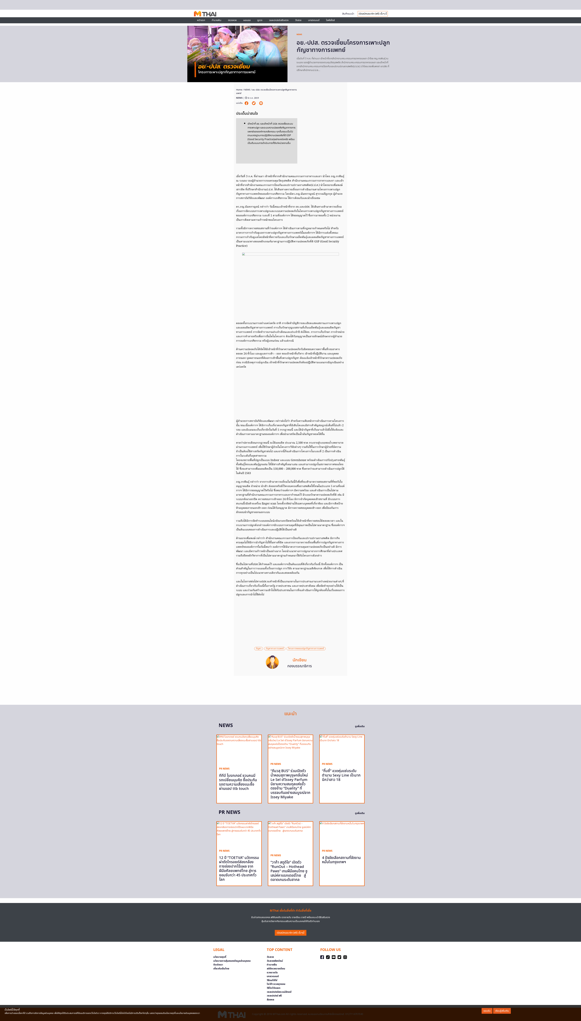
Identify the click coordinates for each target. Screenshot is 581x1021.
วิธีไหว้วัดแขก (273, 988)
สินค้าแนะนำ (348, 14)
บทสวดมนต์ (313, 20)
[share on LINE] (261, 103)
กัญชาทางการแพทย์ (275, 648)
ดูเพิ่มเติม (360, 726)
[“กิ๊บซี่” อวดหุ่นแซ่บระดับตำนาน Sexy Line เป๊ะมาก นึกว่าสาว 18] (342, 747)
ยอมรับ (487, 1011)
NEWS (299, 34)
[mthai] (205, 13)
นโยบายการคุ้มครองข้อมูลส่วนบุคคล (232, 961)
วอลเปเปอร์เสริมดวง (279, 20)
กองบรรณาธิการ (299, 666)
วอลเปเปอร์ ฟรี (274, 996)
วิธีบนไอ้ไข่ (272, 980)
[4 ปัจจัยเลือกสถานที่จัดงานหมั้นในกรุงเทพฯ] (342, 834)
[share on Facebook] (246, 103)
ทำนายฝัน (216, 20)
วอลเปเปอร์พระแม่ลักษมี (279, 992)
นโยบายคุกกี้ (219, 957)
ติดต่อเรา (218, 965)
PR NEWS (224, 769)
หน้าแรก (201, 20)
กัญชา (258, 648)
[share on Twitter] (254, 103)
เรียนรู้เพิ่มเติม (502, 1011)
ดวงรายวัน (272, 972)
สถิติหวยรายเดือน (276, 968)
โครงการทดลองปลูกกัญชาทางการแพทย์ (306, 648)
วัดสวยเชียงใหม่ (275, 961)
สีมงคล (270, 999)
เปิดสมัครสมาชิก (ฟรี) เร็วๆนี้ (290, 933)
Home (239, 89)
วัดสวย (298, 20)
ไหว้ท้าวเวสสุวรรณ (276, 984)
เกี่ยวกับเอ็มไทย (221, 968)
